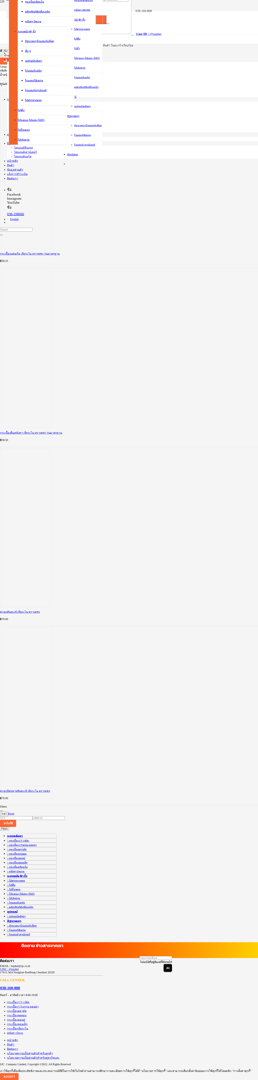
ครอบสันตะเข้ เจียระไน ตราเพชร (20, 611)
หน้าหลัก (12, 1040)
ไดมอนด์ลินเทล (17, 930)
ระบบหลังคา (15, 836)
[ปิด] (107, 23)
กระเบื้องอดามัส (18, 849)
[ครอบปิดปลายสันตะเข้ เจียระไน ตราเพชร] (52, 732)
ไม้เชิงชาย (14, 898)
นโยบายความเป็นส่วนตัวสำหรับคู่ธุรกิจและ (33, 1057)
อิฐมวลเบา (14, 921)
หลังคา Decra (16, 871)
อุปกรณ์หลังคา (17, 916)
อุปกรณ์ (12, 911)
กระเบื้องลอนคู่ (17, 858)
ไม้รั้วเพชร (14, 889)
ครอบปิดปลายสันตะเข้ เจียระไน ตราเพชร (25, 790)
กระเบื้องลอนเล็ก (18, 862)
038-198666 (15, 214)
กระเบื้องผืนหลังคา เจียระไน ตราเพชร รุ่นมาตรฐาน (31, 432)
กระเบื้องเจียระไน (18, 867)
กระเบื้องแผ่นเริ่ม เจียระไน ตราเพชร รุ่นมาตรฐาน (30, 253)
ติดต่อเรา (12, 1048)
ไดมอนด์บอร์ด (17, 903)
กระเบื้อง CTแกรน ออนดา (23, 845)
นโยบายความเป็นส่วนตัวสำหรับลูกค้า (30, 1053)
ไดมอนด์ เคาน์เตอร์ (19, 934)
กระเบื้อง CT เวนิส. (19, 841)
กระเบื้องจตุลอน (18, 854)
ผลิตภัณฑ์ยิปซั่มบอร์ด (21, 907)
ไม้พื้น (12, 885)
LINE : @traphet (9, 969)
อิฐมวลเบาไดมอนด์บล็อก (23, 926)
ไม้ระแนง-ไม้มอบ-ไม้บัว (22, 894)
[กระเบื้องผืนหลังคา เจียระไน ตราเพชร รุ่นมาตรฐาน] (52, 374)
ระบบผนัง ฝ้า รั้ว (17, 876)
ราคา (4, 814)
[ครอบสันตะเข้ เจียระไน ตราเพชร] (52, 553)
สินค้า (10, 1044)
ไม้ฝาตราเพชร (17, 881)
